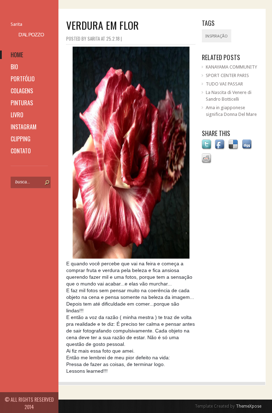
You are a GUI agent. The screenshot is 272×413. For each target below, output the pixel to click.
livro (17, 115)
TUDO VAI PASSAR (224, 84)
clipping (20, 139)
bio (14, 67)
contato (21, 151)
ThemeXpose (248, 406)
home (17, 55)
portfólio (23, 79)
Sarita (16, 24)
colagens (22, 91)
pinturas (22, 103)
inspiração (216, 36)
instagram (23, 127)
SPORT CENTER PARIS (227, 75)
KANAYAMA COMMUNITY (231, 67)
